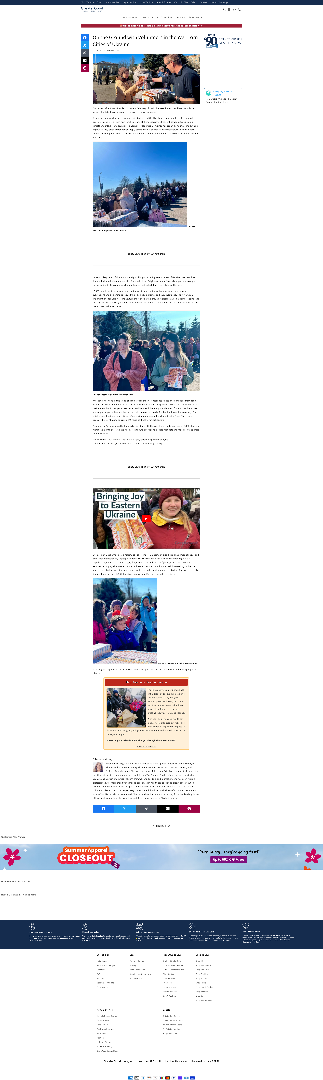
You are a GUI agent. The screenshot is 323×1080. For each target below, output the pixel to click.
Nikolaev (109, 570)
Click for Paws (169, 978)
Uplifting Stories (104, 1042)
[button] (224, 9)
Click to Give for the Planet (174, 969)
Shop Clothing (202, 974)
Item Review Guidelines (140, 974)
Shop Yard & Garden (204, 987)
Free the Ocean (169, 987)
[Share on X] (85, 45)
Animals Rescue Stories (107, 1016)
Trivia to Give (168, 974)
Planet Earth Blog (104, 1046)
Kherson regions (127, 570)
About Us (100, 978)
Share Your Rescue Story (107, 1051)
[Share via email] (85, 60)
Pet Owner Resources (106, 1029)
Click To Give (87, 2)
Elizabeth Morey (113, 50)
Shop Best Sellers (203, 965)
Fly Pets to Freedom (172, 1029)
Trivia (194, 2)
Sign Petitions (131, 2)
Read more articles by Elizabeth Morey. (157, 798)
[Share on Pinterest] (85, 68)
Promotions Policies (138, 969)
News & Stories (163, 2)
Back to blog (163, 825)
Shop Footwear (202, 978)
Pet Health (101, 1033)
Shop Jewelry (202, 991)
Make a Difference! (146, 746)
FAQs (99, 974)
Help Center (102, 961)
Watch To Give (181, 2)
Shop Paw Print (202, 969)
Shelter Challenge (219, 2)
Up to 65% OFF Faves (229, 859)
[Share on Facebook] (85, 37)
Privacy (133, 965)
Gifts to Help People (171, 1016)
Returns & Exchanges (106, 965)
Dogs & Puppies (103, 1024)
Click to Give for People (173, 965)
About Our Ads (136, 978)
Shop (99, 2)
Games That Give (170, 991)
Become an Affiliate (105, 982)
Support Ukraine (170, 1033)
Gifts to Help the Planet (173, 1020)
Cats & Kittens (103, 1020)
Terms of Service (137, 961)
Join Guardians (112, 2)
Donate (203, 2)
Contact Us (101, 969)
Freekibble (167, 982)
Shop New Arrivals (204, 1000)
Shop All (199, 961)
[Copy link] (85, 53)
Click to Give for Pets (172, 961)
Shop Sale (200, 996)
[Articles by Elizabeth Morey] (98, 767)
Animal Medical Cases (172, 1024)
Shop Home (201, 982)
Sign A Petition (169, 996)
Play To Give (147, 2)
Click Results (102, 987)
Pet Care (100, 1037)
